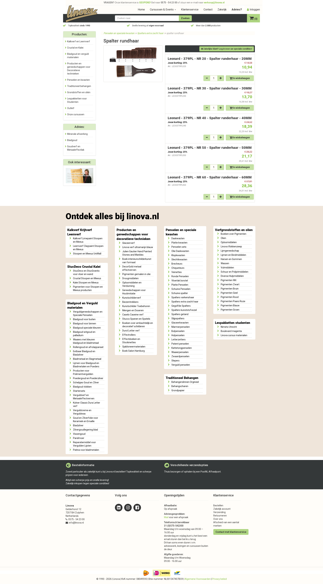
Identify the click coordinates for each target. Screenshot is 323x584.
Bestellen (218, 505)
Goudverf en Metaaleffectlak (75, 148)
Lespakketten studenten (232, 323)
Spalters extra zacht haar (150, 33)
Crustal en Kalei (75, 47)
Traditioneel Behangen (182, 378)
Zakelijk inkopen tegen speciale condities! (87, 483)
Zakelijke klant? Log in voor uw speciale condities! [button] (227, 49)
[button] (253, 18)
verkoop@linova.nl (214, 2)
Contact (208, 9)
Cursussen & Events (162, 9)
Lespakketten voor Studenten (77, 100)
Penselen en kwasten (78, 80)
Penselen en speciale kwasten (119, 33)
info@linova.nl (76, 522)
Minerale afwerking (77, 134)
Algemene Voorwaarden (198, 579)
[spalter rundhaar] (133, 63)
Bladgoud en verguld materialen (78, 56)
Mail (166, 517)
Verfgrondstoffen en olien (234, 230)
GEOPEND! (145, 2)
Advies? (237, 9)
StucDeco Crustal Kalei (83, 267)
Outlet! (70, 108)
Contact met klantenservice (231, 532)
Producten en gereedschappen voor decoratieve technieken (133, 234)
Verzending (219, 512)
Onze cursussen (75, 114)
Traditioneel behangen (79, 86)
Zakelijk (222, 9)
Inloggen (255, 9)
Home (141, 9)
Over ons (218, 519)
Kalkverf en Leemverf (78, 41)
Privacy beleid (219, 579)
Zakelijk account (221, 509)
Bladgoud (72, 140)
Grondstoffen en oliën (78, 92)
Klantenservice (190, 9)
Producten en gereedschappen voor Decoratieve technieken (78, 68)
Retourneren (220, 515)
